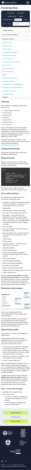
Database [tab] (5, 97)
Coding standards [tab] (7, 30)
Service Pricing (15, 421)
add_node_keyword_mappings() (10, 145)
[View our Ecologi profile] (15, 451)
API (4, 24)
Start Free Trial (15, 413)
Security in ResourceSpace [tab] (10, 34)
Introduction (10, 13)
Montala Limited (8, 465)
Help (9, 24)
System (21, 16)
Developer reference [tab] (8, 39)
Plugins (26, 19)
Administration (12, 16)
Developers (18, 19)
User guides (20, 13)
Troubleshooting (7, 19)
